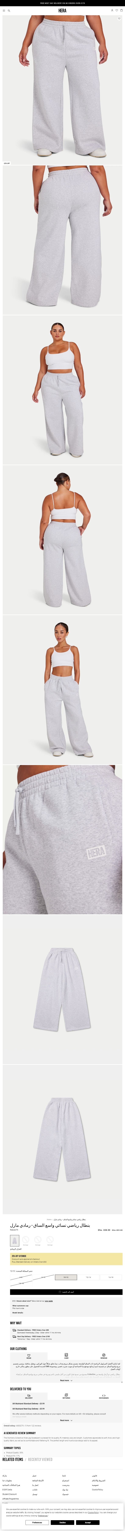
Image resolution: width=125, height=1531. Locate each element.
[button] (9, 11)
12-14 (88, 1277)
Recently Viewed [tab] (38, 1459)
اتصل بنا (35, 1485)
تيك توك (65, 1490)
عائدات (35, 1490)
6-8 (21, 1277)
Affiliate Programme (10, 1499)
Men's (67, 3)
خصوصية (95, 1485)
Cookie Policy (97, 1490)
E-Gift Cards (7, 1490)
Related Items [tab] (12, 1459)
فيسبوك (65, 1494)
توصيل (34, 1494)
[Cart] (121, 10)
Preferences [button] (43, 1516)
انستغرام (65, 1481)
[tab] (29, 1356)
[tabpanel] (66, 1371)
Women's (75, 3)
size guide (49, 1301)
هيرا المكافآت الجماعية (11, 1485)
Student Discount (9, 1494)
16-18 (21, 1283)
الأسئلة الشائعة (38, 1481)
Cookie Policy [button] (93, 1513)
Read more (64, 1380)
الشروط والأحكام (98, 1481)
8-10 (43, 1277)
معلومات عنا (7, 1481)
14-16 (111, 1277)
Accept (88, 1523)
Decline (63, 1523)
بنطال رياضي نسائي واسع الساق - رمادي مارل (70, 1220)
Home (49, 1220)
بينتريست (66, 1485)
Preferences (37, 1523)
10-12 (66, 1277)
